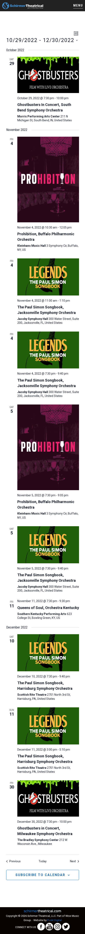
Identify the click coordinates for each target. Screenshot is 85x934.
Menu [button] (78, 5)
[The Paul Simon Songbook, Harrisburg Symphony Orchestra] (48, 652)
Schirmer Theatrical (22, 5)
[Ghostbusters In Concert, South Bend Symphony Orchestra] (48, 75)
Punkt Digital (54, 920)
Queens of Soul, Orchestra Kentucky (48, 608)
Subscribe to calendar (40, 875)
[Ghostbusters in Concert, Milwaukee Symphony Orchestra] (48, 798)
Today (43, 861)
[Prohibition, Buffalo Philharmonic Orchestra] (48, 179)
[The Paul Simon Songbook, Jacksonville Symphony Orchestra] (48, 276)
